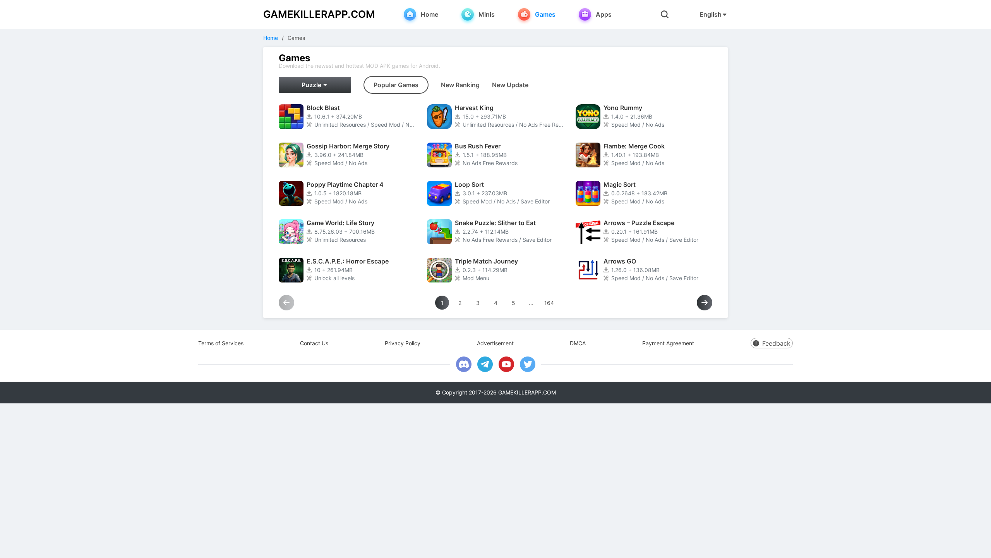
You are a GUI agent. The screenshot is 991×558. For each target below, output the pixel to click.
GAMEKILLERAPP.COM (319, 14)
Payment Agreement (668, 343)
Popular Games (396, 85)
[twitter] (527, 364)
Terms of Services (220, 343)
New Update (510, 85)
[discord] (463, 364)
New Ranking (460, 85)
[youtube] (506, 364)
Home (270, 37)
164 (549, 303)
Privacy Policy (402, 343)
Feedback (776, 343)
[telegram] (485, 364)
